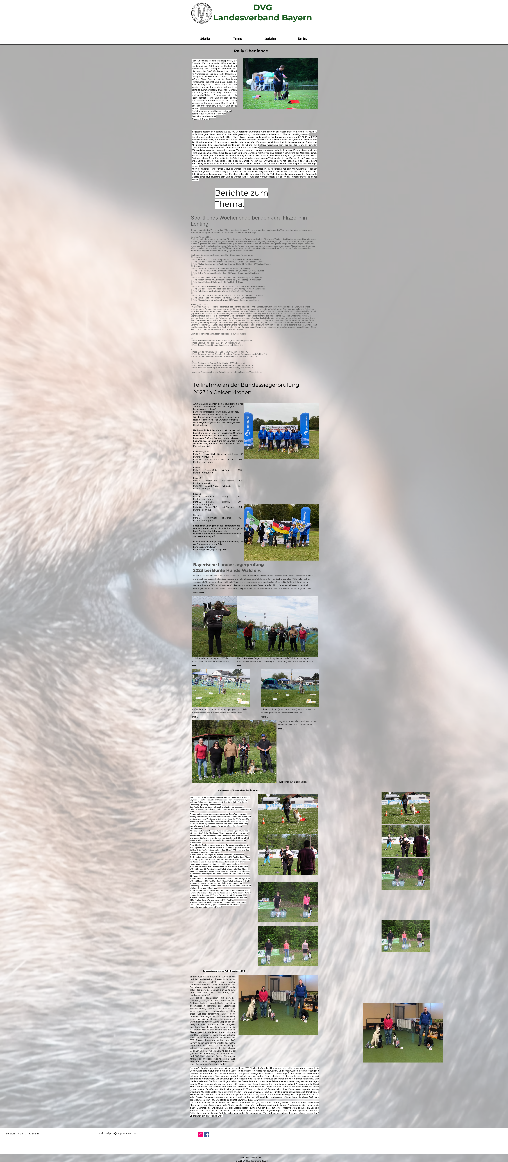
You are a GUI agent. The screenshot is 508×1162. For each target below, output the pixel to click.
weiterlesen (198, 592)
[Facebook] (206, 1134)
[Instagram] (200, 1134)
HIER (280, 781)
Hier (232, 372)
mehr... (195, 665)
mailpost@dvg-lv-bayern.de (120, 1133)
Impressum (244, 1157)
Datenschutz (256, 1157)
